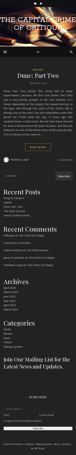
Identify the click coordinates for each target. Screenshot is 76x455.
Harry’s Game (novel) (17, 215)
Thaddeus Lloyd (19, 159)
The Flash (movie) (14, 211)
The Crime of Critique (31, 235)
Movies (38, 69)
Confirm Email (46, 415)
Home (20, 444)
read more (38, 147)
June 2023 (10, 296)
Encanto (26, 243)
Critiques (29, 444)
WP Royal (39, 448)
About (57, 444)
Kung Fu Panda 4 (14, 198)
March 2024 (11, 292)
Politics (8, 342)
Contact (65, 444)
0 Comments (65, 159)
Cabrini (8, 202)
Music (7, 338)
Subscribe (64, 176)
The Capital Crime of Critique (38, 24)
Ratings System (13, 346)
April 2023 (10, 305)
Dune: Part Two (38, 75)
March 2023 (11, 309)
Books (7, 329)
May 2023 (10, 301)
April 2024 (10, 287)
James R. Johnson (14, 257)
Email (6, 415)
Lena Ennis (10, 243)
